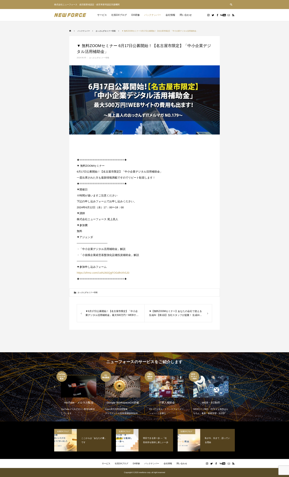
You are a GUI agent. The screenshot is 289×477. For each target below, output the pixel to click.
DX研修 (135, 15)
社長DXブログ (119, 15)
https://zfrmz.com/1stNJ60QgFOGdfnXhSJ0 (103, 272)
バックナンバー (152, 15)
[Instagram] (208, 15)
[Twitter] (213, 15)
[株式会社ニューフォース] (70, 15)
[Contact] (228, 15)
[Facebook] (217, 15)
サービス (102, 15)
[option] (78, 393)
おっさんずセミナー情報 (99, 58)
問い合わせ (186, 15)
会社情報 (170, 15)
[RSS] (233, 15)
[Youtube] (223, 15)
